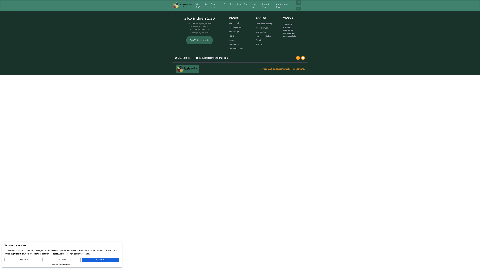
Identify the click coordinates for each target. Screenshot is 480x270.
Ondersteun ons (282, 5)
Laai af (254, 5)
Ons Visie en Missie (199, 40)
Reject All (62, 260)
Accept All (100, 260)
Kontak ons (265, 5)
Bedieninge (236, 4)
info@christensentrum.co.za (213, 57)
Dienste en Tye (218, 5)
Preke (247, 4)
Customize (23, 260)
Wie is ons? (201, 5)
